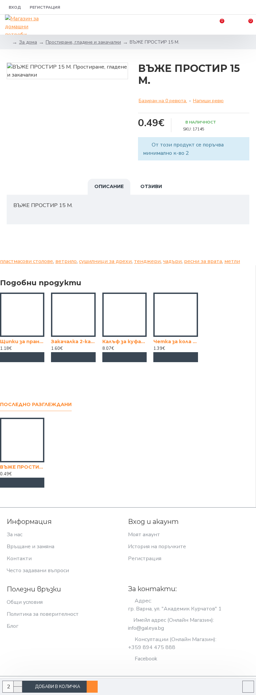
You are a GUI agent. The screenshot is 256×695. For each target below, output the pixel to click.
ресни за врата (203, 261)
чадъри (172, 261)
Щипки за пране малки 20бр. (22, 342)
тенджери (147, 261)
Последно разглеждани (36, 404)
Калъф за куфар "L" (124, 342)
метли (232, 261)
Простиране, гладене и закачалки (83, 42)
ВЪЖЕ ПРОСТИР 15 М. (22, 467)
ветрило (66, 261)
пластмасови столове (26, 261)
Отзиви (151, 186)
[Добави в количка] (22, 357)
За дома (28, 42)
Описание (109, 186)
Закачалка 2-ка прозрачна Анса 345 (73, 342)
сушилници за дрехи (105, 261)
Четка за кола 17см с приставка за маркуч (175, 342)
